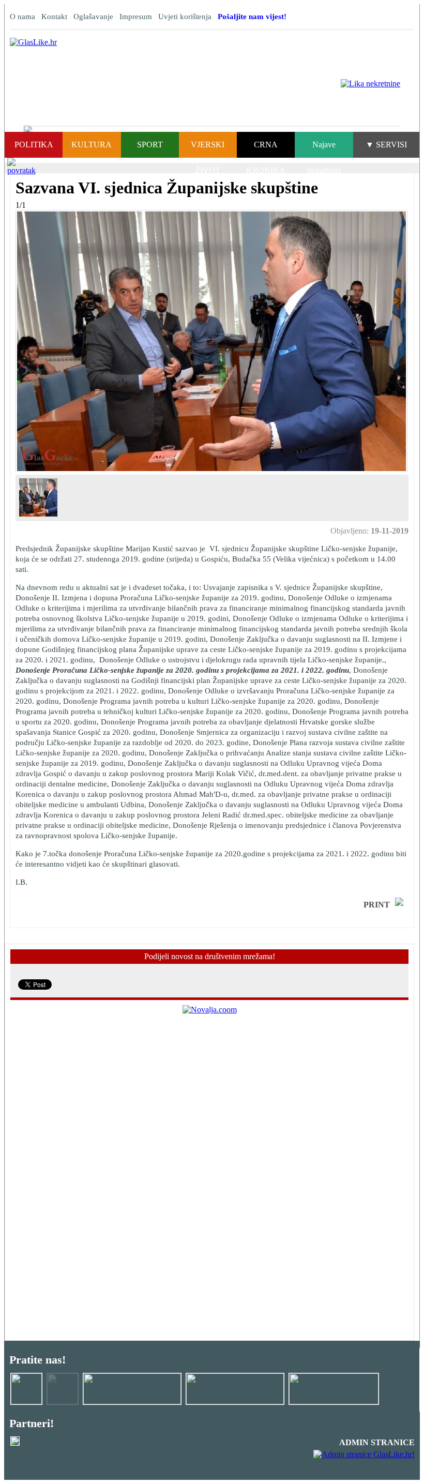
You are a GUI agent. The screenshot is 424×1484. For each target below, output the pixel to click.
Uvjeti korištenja (184, 16)
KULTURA (91, 144)
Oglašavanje (93, 16)
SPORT (150, 144)
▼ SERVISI (386, 144)
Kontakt (54, 16)
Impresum (135, 16)
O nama (22, 16)
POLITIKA (33, 144)
